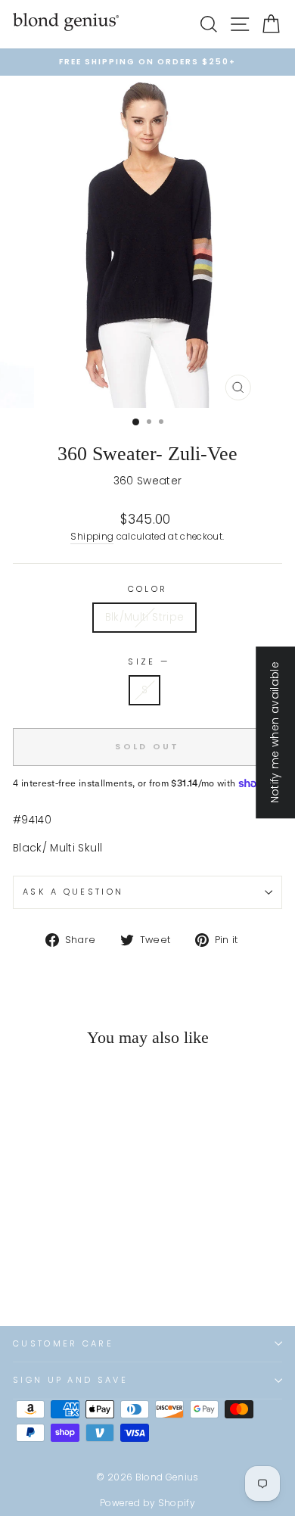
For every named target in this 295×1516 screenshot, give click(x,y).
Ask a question (73, 892)
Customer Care (63, 1343)
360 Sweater (147, 481)
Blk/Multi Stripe (145, 617)
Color (148, 589)
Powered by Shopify (147, 1502)
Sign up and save (70, 1380)
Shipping (91, 537)
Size (147, 661)
